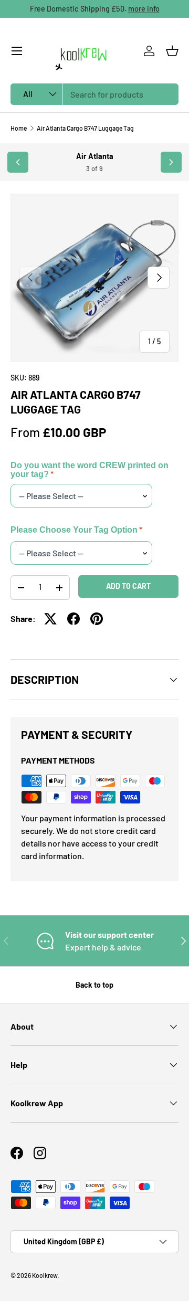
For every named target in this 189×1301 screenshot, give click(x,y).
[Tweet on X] (50, 618)
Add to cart (128, 585)
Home (18, 128)
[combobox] (94, 94)
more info (144, 8)
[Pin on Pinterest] (96, 618)
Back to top (94, 984)
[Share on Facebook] (73, 618)
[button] (172, 50)
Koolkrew (45, 1275)
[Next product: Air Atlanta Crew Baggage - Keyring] (171, 162)
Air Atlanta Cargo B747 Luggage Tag (85, 128)
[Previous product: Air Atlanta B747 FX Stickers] (17, 162)
